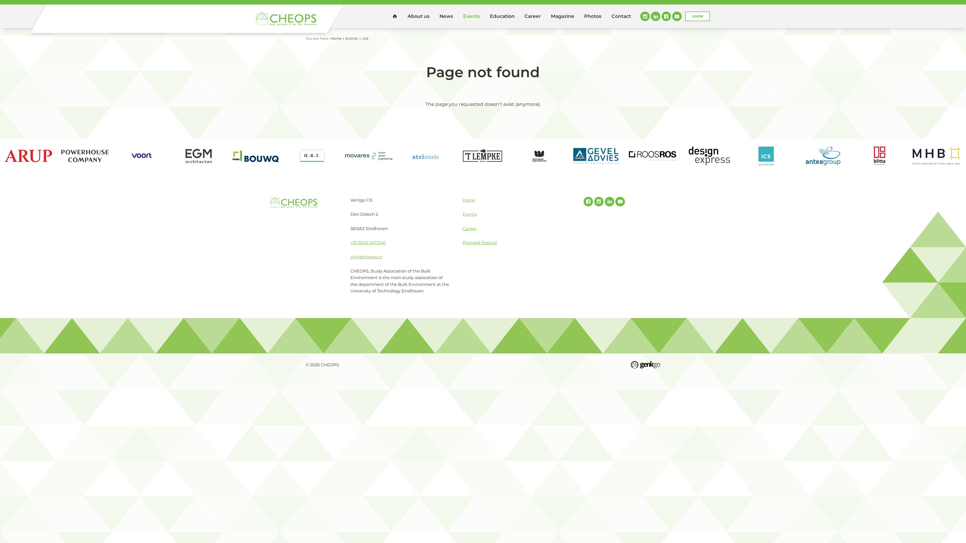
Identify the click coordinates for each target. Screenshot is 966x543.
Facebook (666, 16)
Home (394, 16)
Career (533, 16)
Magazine (562, 16)
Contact (621, 16)
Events (471, 16)
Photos (592, 16)
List (365, 38)
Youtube (677, 16)
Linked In (655, 16)
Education (502, 16)
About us (419, 16)
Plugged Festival (480, 242)
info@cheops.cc (366, 256)
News (446, 16)
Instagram (645, 16)
